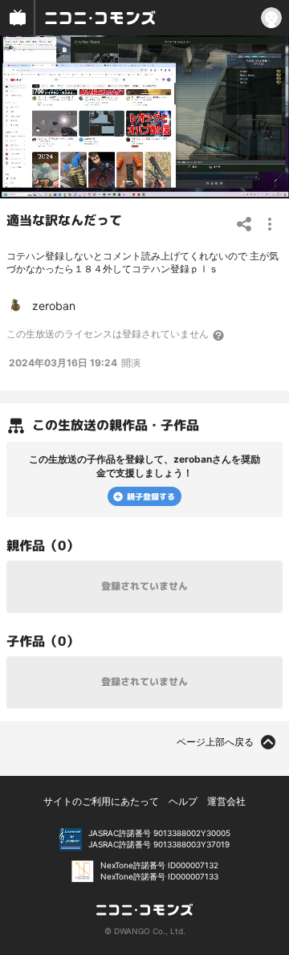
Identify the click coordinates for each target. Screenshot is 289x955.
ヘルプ (183, 801)
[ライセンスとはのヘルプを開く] (219, 335)
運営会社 (226, 801)
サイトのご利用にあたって (101, 801)
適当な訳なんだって (64, 219)
